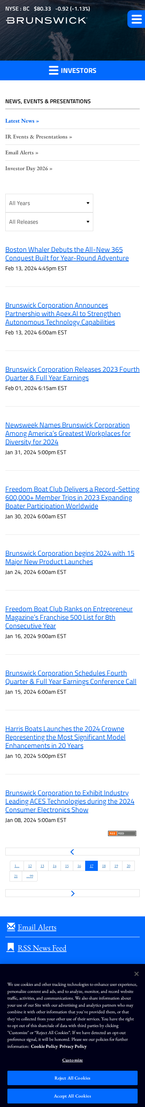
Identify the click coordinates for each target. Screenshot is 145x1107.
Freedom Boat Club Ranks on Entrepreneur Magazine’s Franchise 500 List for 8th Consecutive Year (69, 617)
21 (16, 875)
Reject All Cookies (72, 1078)
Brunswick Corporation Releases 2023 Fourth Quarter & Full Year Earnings (72, 373)
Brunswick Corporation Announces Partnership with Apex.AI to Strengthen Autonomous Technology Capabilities (63, 313)
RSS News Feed (42, 947)
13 (42, 865)
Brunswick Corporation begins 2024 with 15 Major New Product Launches (69, 557)
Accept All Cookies (72, 1096)
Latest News (19, 120)
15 (67, 865)
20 (128, 865)
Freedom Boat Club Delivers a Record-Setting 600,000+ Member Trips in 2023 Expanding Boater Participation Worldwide (72, 497)
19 (116, 865)
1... (16, 865)
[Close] (136, 974)
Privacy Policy (73, 1046)
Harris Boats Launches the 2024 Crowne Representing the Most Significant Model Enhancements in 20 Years (65, 737)
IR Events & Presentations (36, 136)
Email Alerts (19, 152)
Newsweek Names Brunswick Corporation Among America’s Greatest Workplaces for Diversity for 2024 (68, 433)
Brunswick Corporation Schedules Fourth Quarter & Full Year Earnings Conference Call (71, 677)
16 (79, 865)
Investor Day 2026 (26, 168)
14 (54, 865)
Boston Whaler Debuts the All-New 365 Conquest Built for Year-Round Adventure (67, 253)
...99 (29, 875)
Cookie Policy (44, 1046)
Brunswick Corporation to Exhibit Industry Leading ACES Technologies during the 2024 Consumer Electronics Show (69, 801)
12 (30, 865)
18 (104, 865)
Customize (72, 1060)
